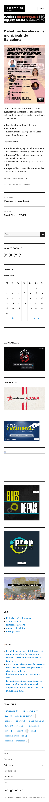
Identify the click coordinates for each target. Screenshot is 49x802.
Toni (5, 184)
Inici (6, 753)
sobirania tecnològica (16, 741)
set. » (36, 318)
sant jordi (20, 731)
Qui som (8, 759)
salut (8, 731)
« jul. (12, 318)
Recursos (8, 777)
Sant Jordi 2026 (13, 621)
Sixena (32, 731)
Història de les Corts (15, 625)
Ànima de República (15, 628)
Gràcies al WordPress (37, 797)
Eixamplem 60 (13, 631)
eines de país (36, 721)
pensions (34, 726)
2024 (8, 716)
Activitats (8, 765)
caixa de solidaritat (25, 716)
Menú (41, 9)
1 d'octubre (11, 711)
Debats (27, 184)
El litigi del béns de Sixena (18, 618)
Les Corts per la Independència (15, 797)
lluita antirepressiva (15, 726)
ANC (8, 645)
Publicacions (10, 771)
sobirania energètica (16, 736)
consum (21, 721)
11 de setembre (29, 711)
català (9, 721)
